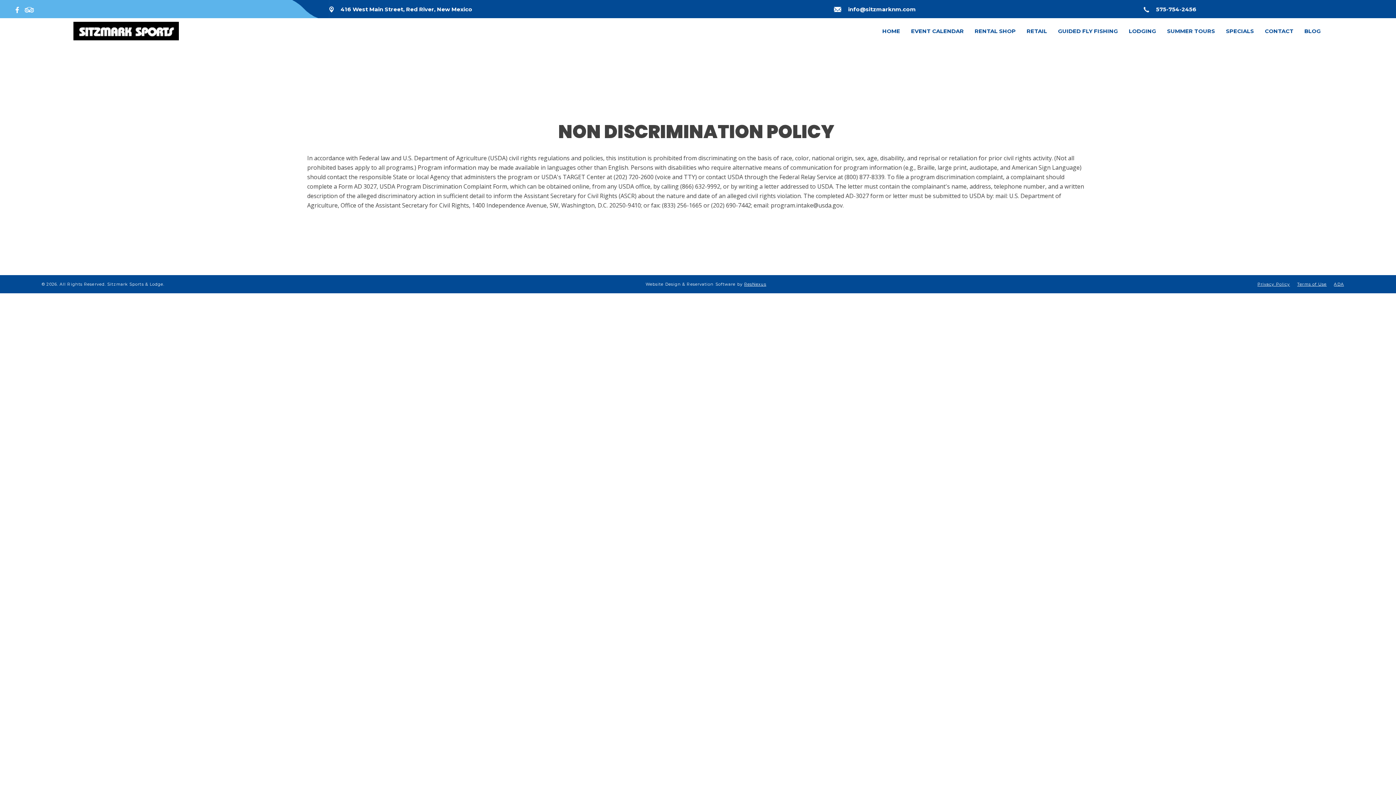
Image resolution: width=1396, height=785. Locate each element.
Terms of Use (1312, 284)
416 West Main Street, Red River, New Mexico (406, 9)
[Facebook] (19, 9)
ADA (1339, 284)
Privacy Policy (1273, 284)
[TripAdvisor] (29, 9)
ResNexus (755, 284)
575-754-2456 (1176, 9)
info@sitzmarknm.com (882, 9)
